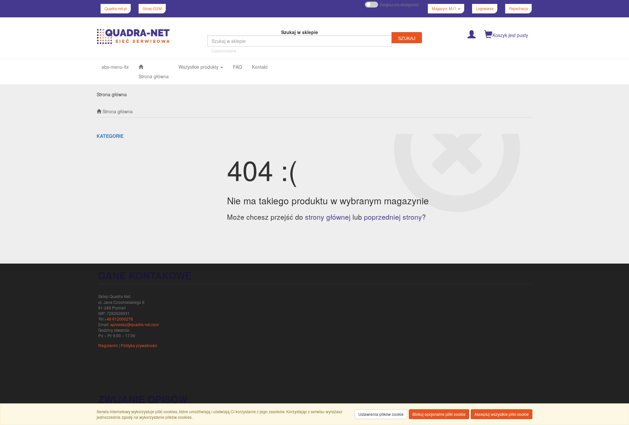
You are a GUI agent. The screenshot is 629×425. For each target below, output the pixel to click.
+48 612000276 (119, 319)
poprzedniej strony (393, 217)
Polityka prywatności (139, 345)
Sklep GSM (152, 8)
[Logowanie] (471, 33)
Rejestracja (518, 8)
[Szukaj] (406, 37)
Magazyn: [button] (444, 8)
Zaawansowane (223, 50)
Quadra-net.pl (116, 8)
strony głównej (328, 217)
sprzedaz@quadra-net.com (134, 324)
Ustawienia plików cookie (381, 414)
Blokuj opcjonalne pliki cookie (439, 414)
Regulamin (108, 345)
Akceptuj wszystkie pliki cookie (501, 414)
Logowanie (484, 8)
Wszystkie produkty (199, 67)
